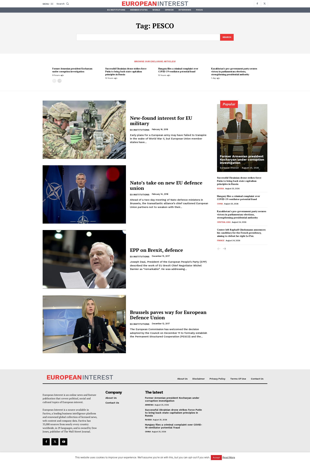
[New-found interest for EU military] (84, 130)
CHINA (220, 204)
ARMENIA (149, 405)
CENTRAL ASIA (223, 222)
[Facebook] (257, 3)
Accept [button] (216, 457)
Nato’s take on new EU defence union (166, 185)
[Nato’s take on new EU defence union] (84, 194)
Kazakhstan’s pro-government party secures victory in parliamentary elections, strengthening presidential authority (234, 71)
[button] (63, 3)
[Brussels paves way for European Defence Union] (84, 324)
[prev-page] (54, 81)
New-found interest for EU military (161, 121)
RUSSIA (220, 188)
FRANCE (220, 240)
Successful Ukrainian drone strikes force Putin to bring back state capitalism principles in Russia (125, 71)
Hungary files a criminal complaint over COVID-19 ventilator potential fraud (178, 70)
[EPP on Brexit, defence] (84, 259)
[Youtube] (63, 441)
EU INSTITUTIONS (139, 130)
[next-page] (59, 81)
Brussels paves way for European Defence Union (168, 315)
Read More (228, 457)
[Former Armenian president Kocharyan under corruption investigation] (242, 138)
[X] (264, 3)
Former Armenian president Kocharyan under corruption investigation (72, 70)
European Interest (229, 168)
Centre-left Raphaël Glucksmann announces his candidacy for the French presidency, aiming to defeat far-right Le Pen (241, 232)
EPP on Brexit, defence (156, 250)
